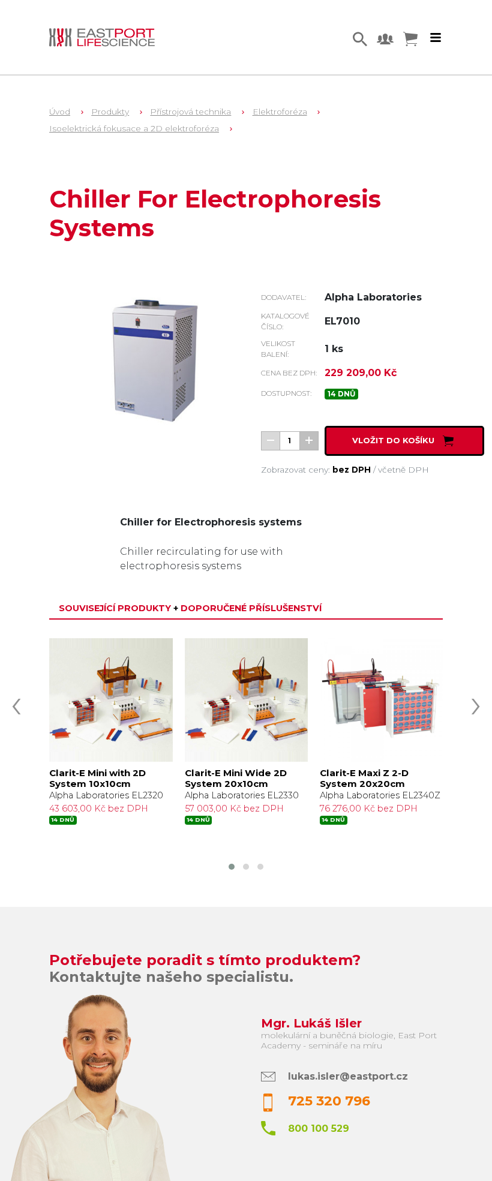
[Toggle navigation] (435, 38)
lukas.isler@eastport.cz (348, 1076)
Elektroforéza (280, 111)
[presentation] (16, 702)
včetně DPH (403, 469)
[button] (231, 867)
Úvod (59, 111)
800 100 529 (318, 1128)
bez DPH (351, 469)
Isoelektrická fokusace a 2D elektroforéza (134, 128)
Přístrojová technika (190, 111)
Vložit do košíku (394, 440)
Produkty (110, 111)
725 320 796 (329, 1101)
